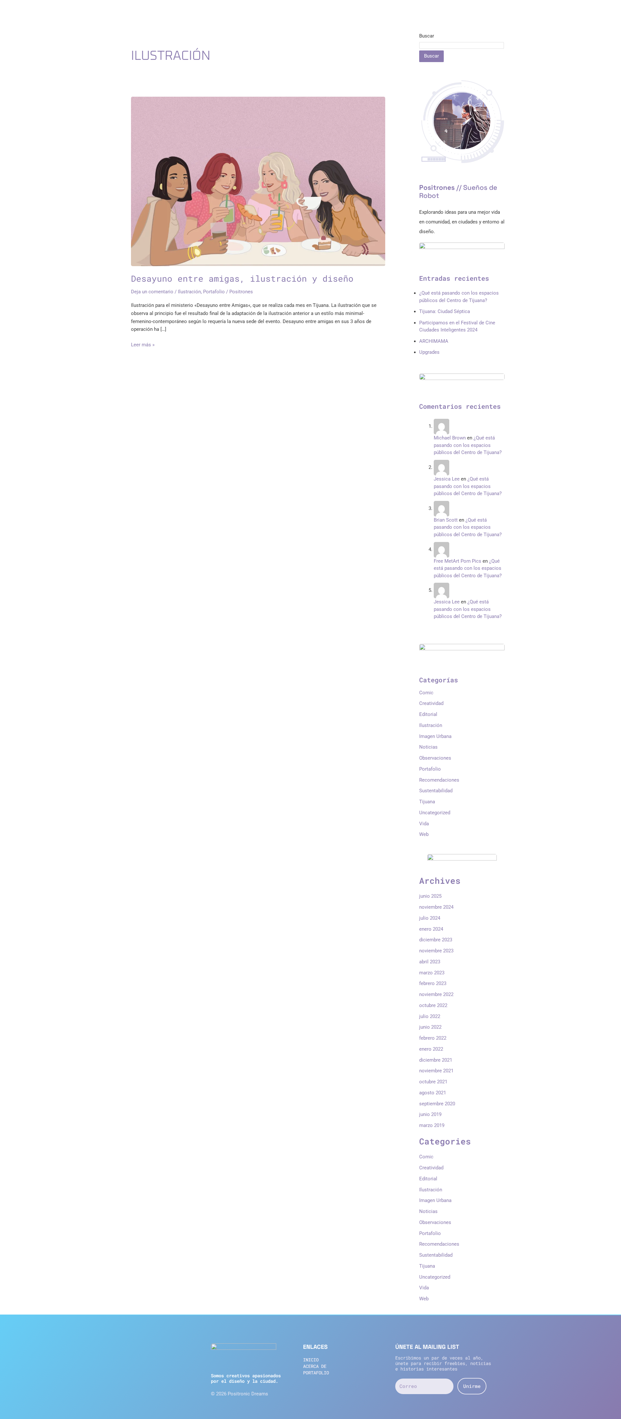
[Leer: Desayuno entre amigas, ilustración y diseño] (258, 181)
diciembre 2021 (435, 1060)
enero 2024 (431, 929)
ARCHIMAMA (433, 341)
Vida (424, 824)
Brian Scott (446, 520)
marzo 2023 (431, 973)
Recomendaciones (439, 780)
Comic (426, 693)
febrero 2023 (432, 983)
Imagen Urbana (435, 736)
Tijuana (427, 802)
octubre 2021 (433, 1082)
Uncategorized (434, 813)
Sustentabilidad (435, 791)
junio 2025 (430, 896)
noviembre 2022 (436, 994)
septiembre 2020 (437, 1104)
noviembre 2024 (436, 907)
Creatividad (431, 703)
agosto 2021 (432, 1093)
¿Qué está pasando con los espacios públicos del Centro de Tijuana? (468, 445)
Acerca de (314, 1366)
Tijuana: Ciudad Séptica (444, 311)
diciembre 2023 (435, 940)
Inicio (311, 1360)
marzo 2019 (431, 1125)
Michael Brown (450, 438)
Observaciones (435, 758)
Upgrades (429, 352)
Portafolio (214, 292)
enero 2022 (431, 1049)
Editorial (428, 714)
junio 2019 (430, 1114)
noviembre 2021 (436, 1071)
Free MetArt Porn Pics (457, 561)
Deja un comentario (152, 292)
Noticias (428, 747)
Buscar (426, 36)
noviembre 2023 (436, 951)
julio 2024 (429, 918)
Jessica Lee (447, 479)
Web (424, 834)
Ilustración (189, 292)
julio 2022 (429, 1016)
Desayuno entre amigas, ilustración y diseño (242, 278)
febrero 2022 (432, 1038)
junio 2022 (430, 1027)
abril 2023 (429, 962)
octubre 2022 (433, 1005)
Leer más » (143, 344)
